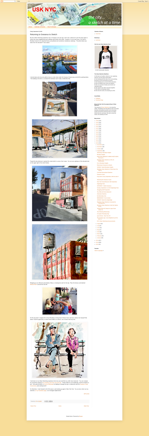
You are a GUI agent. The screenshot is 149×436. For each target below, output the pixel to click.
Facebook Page (99, 100)
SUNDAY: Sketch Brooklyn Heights (105, 167)
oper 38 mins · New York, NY (103, 215)
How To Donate (52, 26)
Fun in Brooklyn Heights (102, 163)
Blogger (81, 416)
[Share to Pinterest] (52, 401)
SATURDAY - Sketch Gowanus (104, 185)
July (98, 225)
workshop (98, 40)
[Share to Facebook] (50, 401)
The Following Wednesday (103, 211)
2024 (97, 124)
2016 (97, 141)
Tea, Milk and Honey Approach (104, 192)
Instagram (98, 98)
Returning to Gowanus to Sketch (104, 165)
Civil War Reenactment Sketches (104, 172)
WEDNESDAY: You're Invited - (104, 198)
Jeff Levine (86, 393)
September (100, 150)
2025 (97, 122)
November (99, 146)
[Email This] (45, 401)
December (99, 144)
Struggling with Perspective (103, 189)
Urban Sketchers (105, 107)
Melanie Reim (33, 284)
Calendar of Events (40, 26)
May (98, 229)
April (98, 231)
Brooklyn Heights (101, 154)
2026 (97, 120)
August (99, 223)
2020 (97, 133)
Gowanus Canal (101, 174)
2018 (97, 136)
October (99, 148)
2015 (97, 143)
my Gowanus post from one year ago (52, 382)
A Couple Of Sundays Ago (103, 213)
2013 (97, 242)
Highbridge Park (101, 183)
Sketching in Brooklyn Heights (104, 152)
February (99, 235)
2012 (97, 244)
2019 (97, 135)
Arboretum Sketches (101, 194)
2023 (97, 126)
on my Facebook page (40, 390)
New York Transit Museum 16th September (107, 181)
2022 (97, 128)
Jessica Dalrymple (48, 384)
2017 (97, 139)
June (98, 227)
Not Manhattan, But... (102, 196)
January (99, 237)
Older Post (86, 406)
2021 (97, 130)
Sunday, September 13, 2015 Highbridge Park (108, 187)
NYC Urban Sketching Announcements (106, 221)
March (98, 233)
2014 (97, 240)
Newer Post (33, 406)
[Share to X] (48, 401)
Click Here (98, 33)
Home (30, 26)
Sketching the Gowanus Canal (104, 179)
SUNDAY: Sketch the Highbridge (104, 200)
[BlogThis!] (47, 401)
